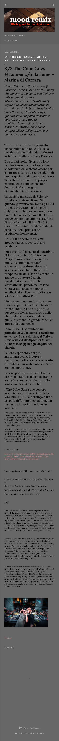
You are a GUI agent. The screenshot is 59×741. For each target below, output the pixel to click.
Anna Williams (38, 733)
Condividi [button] (8, 638)
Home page (11, 40)
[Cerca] (53, 4)
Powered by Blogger (32, 728)
